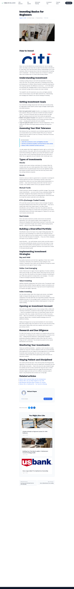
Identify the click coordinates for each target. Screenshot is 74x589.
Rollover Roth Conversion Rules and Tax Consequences (32, 379)
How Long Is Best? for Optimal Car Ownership (35, 471)
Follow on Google (57, 586)
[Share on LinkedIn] (34, 408)
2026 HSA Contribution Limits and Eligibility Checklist (35, 141)
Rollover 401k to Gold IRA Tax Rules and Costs (33, 145)
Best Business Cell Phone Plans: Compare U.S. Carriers (32, 382)
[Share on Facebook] (32, 408)
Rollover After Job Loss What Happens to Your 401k (31, 380)
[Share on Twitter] (29, 408)
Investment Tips (49, 3)
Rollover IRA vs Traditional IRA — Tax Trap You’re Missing (33, 384)
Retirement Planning (37, 3)
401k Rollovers (20, 3)
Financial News (58, 3)
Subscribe (68, 3)
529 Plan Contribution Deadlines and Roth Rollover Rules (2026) (37, 143)
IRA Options (29, 3)
